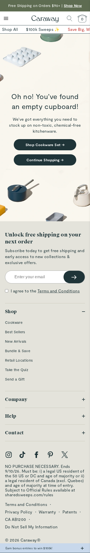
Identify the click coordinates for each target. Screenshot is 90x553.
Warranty (47, 511)
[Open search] (69, 18)
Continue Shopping (45, 160)
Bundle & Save (17, 351)
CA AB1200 (15, 519)
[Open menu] (6, 18)
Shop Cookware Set (45, 145)
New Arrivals (15, 341)
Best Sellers (15, 332)
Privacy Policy (18, 511)
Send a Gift (14, 379)
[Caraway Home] (45, 19)
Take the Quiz (16, 370)
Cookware (13, 322)
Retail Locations (19, 360)
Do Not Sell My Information (31, 526)
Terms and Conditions (59, 290)
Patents (69, 511)
